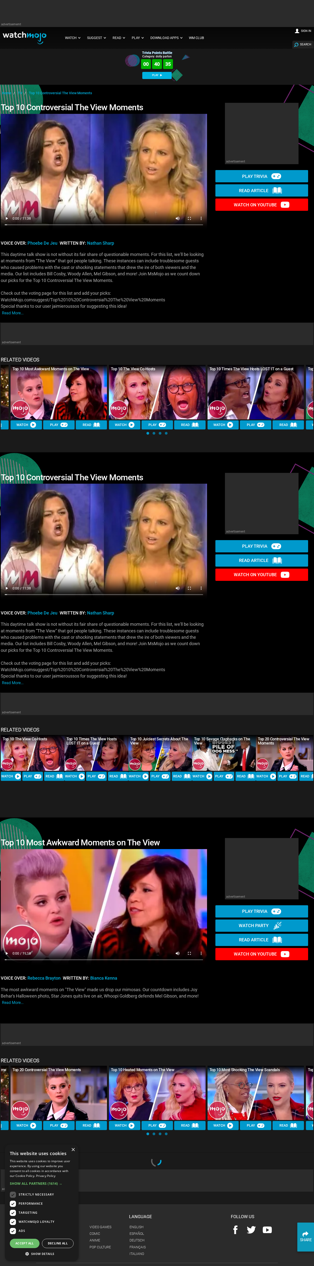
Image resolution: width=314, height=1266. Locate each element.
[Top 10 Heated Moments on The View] (157, 1093)
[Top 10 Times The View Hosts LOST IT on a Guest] (256, 392)
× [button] (73, 1150)
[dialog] (41, 1203)
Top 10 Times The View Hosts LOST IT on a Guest (251, 369)
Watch (22, 425)
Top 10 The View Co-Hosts (133, 369)
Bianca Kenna (103, 978)
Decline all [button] (58, 1243)
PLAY (155, 75)
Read (87, 425)
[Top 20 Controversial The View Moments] (59, 1093)
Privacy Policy (45, 1176)
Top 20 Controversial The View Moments (283, 741)
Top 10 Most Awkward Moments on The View (51, 369)
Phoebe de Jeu (42, 243)
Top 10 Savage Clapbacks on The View (222, 741)
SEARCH (305, 44)
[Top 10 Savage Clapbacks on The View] (224, 753)
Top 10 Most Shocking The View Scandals (244, 1069)
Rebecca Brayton (44, 978)
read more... (13, 313)
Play (54, 425)
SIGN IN (306, 31)
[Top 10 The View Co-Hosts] (157, 392)
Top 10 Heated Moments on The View (142, 1069)
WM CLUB (196, 38)
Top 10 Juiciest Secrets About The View (159, 741)
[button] (148, 433)
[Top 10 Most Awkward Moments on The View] (59, 392)
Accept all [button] (24, 1243)
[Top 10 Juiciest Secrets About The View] (160, 753)
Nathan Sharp (100, 243)
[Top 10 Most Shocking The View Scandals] (256, 1093)
